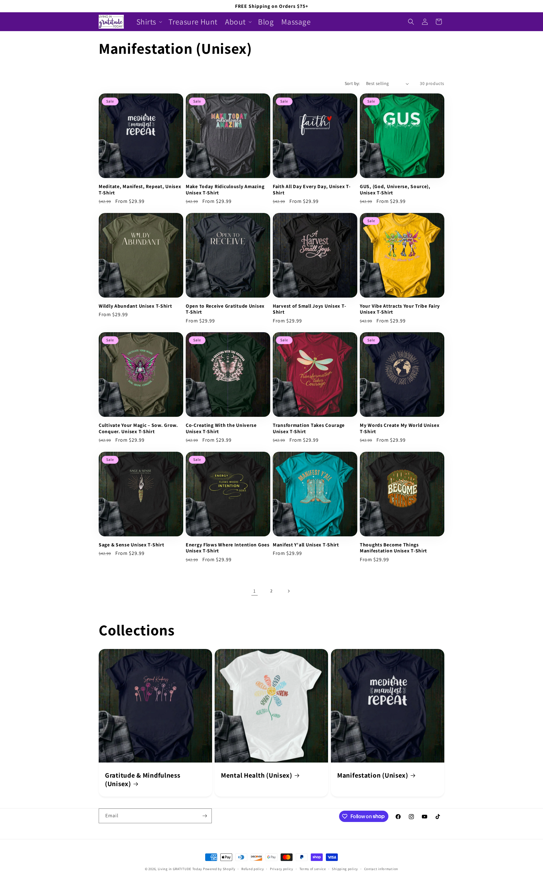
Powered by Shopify (219, 869)
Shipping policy (345, 868)
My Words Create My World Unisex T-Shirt (399, 428)
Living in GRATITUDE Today (180, 869)
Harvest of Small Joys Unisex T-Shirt (309, 309)
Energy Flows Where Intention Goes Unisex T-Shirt (228, 548)
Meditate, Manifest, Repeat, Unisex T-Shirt (140, 189)
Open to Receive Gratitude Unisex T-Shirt (225, 309)
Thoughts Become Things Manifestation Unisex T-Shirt (393, 548)
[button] (149, 22)
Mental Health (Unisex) (256, 775)
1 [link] (254, 591)
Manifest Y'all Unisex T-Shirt (306, 545)
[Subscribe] (204, 815)
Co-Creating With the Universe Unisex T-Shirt (221, 428)
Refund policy (252, 868)
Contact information (381, 868)
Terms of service (312, 868)
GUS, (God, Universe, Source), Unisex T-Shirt (395, 189)
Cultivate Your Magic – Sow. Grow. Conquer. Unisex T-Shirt (138, 428)
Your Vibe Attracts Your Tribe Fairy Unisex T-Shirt (400, 309)
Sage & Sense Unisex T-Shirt (131, 545)
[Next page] (288, 591)
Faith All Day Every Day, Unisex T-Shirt (311, 189)
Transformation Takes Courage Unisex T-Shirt (309, 428)
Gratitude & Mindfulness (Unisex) (142, 779)
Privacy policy (281, 868)
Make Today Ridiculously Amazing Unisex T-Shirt (225, 189)
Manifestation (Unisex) (372, 775)
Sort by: (352, 83)
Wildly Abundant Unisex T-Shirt (135, 306)
